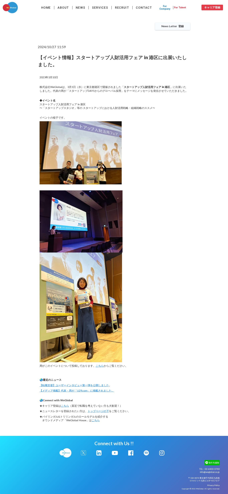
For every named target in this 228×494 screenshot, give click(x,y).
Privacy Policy (213, 485)
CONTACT (144, 7)
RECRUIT (122, 7)
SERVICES (100, 7)
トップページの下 (98, 411)
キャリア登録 (212, 7)
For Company (164, 7)
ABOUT (63, 7)
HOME (46, 7)
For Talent (180, 7)
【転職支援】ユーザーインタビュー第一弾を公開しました (74, 385)
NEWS (80, 7)
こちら (100, 365)
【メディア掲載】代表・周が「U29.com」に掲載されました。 (77, 390)
